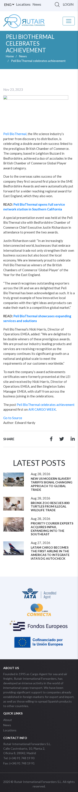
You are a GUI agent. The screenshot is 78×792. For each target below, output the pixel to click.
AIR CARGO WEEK (42, 409)
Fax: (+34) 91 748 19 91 (19, 763)
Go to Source (12, 418)
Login (68, 4)
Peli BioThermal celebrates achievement (46, 405)
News (36, 4)
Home (10, 56)
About (7, 720)
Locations (23, 4)
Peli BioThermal (14, 134)
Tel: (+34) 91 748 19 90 (18, 758)
